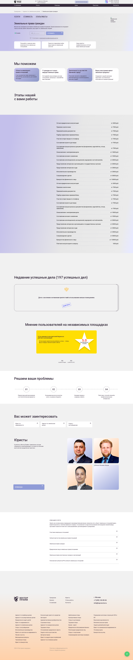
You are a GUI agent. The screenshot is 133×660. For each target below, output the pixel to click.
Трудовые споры (45, 627)
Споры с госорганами (74, 632)
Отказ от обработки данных (57, 650)
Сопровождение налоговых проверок (78, 635)
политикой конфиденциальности (49, 38)
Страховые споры (45, 622)
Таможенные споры (20, 640)
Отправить (50, 33)
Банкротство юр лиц (99, 632)
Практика (95, 5)
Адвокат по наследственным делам (25, 617)
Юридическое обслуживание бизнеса (78, 627)
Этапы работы (41, 17)
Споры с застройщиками (73, 424)
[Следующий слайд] (66, 282)
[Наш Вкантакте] (95, 606)
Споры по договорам (74, 620)
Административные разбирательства (51, 620)
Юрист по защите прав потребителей (51, 637)
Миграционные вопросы (22, 637)
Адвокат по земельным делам (48, 424)
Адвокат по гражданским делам (50, 625)
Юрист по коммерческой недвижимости (105, 627)
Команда (57, 5)
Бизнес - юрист (72, 625)
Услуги (38, 5)
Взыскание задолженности (101, 620)
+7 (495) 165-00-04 (114, 1)
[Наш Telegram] (103, 2)
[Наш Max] (106, 2)
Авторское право (45, 635)
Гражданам (53, 597)
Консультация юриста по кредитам (50, 615)
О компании (17, 5)
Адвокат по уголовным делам (49, 640)
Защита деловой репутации (101, 625)
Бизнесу (52, 600)
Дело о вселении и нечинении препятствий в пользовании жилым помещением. (66, 297)
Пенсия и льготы (20, 635)
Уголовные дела (98, 630)
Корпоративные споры (74, 617)
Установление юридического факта (50, 630)
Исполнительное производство (23, 630)
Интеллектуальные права (101, 622)
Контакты (116, 5)
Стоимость (28, 17)
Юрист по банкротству (21, 642)
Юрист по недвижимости (19, 424)
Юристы (67, 597)
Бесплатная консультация (81, 1)
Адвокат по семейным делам (23, 615)
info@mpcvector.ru (100, 603)
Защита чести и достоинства (49, 632)
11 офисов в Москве (42, 1)
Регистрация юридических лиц (77, 630)
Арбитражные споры (74, 615)
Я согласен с (45, 38)
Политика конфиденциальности (58, 648)
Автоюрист (44, 617)
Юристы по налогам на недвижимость (26, 632)
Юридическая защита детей (23, 620)
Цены (76, 5)
